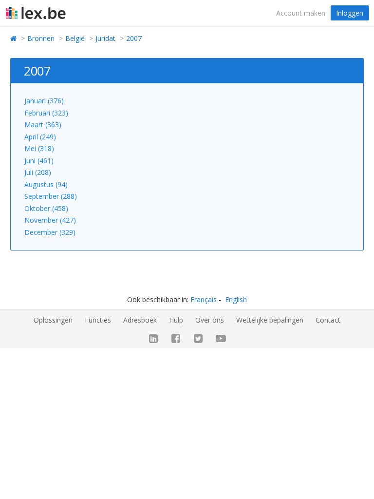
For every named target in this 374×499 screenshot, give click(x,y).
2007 (134, 38)
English (236, 299)
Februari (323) (46, 112)
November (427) (50, 220)
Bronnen (41, 38)
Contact (328, 320)
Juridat (105, 38)
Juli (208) (37, 172)
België (75, 38)
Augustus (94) (46, 184)
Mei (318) (39, 148)
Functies (98, 320)
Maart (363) (42, 124)
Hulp (176, 320)
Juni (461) (39, 160)
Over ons (209, 320)
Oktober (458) (46, 208)
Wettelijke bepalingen (269, 320)
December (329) (49, 232)
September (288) (50, 196)
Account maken (300, 13)
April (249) (40, 136)
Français (203, 299)
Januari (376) (44, 100)
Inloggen (349, 13)
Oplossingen (53, 320)
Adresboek (140, 320)
